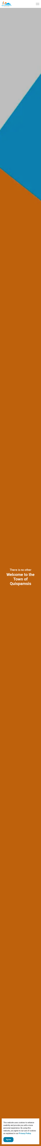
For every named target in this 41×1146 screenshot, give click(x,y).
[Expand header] (37, 4)
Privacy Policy (25, 1133)
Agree (8, 1139)
